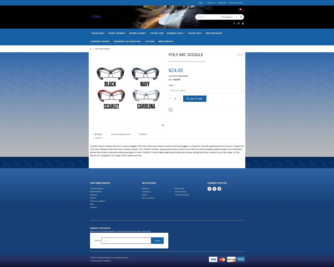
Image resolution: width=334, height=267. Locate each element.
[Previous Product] (238, 54)
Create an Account (236, 3)
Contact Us (211, 3)
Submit (157, 241)
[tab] (98, 134)
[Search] (241, 17)
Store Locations (148, 198)
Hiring (144, 195)
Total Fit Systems (96, 188)
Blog (91, 204)
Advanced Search (182, 195)
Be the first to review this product (192, 61)
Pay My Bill (222, 3)
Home (91, 48)
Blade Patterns (96, 191)
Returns (93, 198)
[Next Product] (242, 54)
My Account (179, 188)
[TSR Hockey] (96, 17)
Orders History (181, 191)
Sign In (201, 3)
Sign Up (98, 241)
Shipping (93, 195)
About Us (146, 188)
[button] (163, 125)
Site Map (93, 207)
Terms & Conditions (98, 201)
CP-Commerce (105, 261)
